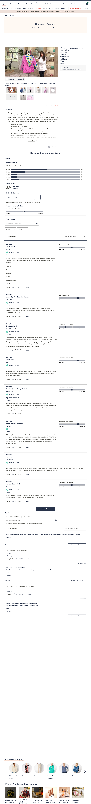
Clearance (38, 8)
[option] (45, 11)
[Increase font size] (55, 105)
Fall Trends (17, 8)
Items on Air (29, 3)
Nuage (62, 63)
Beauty (51, 8)
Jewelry (57, 8)
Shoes (63, 8)
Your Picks (5, 8)
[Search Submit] (61, 3)
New (11, 8)
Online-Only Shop (28, 8)
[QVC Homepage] (6, 16)
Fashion (45, 8)
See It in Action (12, 97)
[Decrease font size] (57, 105)
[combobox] (48, 3)
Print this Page (54, 146)
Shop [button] (11, 3)
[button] (72, 4)
